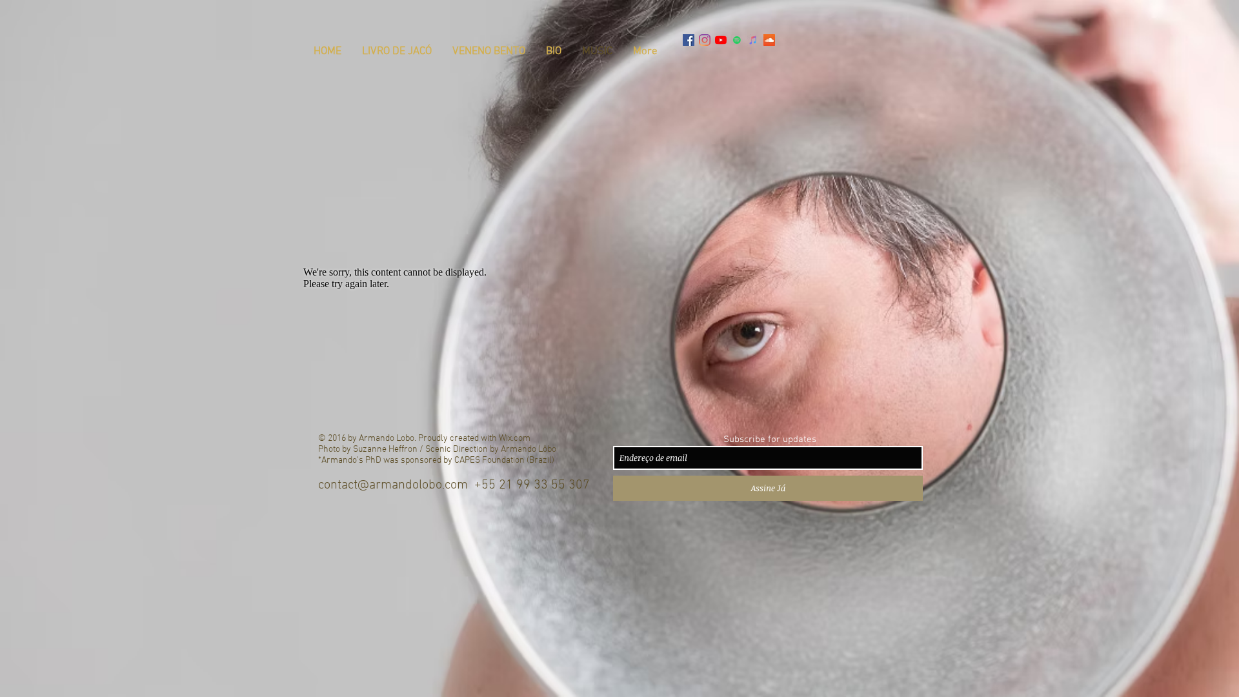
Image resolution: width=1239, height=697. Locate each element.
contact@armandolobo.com (393, 485)
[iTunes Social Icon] (753, 40)
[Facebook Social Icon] (688, 40)
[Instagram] (704, 40)
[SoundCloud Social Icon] (769, 40)
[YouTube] (721, 40)
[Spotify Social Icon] (737, 40)
